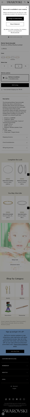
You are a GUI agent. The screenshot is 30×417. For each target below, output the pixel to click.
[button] (26, 7)
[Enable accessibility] (3, 413)
